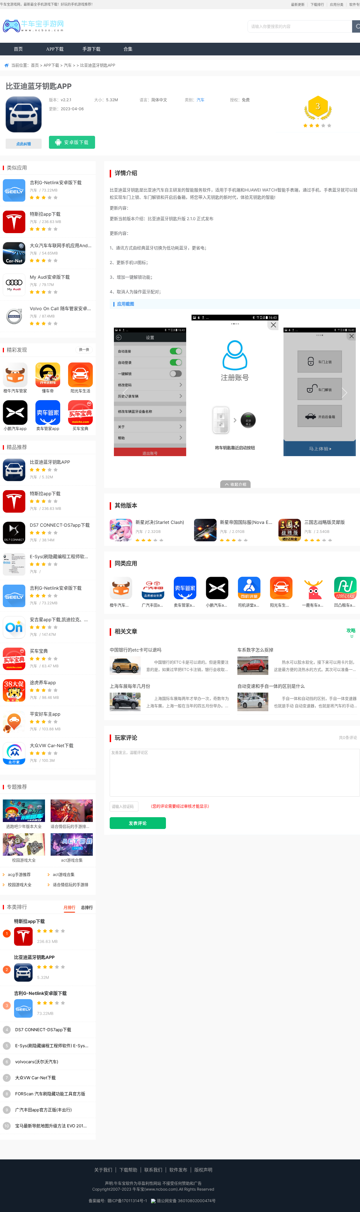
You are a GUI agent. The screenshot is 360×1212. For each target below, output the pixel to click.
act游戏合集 (72, 860)
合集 (127, 49)
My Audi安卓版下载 (50, 277)
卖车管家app (47, 428)
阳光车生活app (80, 391)
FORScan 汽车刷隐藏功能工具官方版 (50, 1093)
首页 (18, 49)
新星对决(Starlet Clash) (160, 522)
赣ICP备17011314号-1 (127, 1200)
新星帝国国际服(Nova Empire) (246, 522)
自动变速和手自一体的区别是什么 (271, 686)
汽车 (68, 65)
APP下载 (55, 49)
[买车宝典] (80, 412)
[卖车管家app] (47, 412)
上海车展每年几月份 (130, 686)
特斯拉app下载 (45, 214)
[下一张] (295, 392)
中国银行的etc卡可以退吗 (135, 650)
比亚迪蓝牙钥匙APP (50, 462)
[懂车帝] (47, 374)
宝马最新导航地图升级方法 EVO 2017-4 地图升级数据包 (52, 1125)
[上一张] (174, 392)
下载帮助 (128, 1170)
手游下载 (91, 49)
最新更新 (298, 5)
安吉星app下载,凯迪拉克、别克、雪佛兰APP (61, 619)
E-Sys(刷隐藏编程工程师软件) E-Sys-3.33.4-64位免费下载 (61, 556)
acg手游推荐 (19, 874)
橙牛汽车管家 (15, 390)
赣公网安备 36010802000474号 (186, 1200)
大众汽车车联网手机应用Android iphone (61, 245)
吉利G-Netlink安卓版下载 (56, 182)
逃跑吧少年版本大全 (24, 826)
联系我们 (153, 1170)
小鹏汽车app (15, 428)
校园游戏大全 (24, 860)
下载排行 (317, 5)
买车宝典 (80, 428)
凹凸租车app (345, 605)
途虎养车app (43, 682)
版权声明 (203, 1170)
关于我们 (103, 1170)
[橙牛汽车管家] (15, 374)
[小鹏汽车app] (15, 412)
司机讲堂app (249, 605)
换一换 (84, 350)
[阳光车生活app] (80, 374)
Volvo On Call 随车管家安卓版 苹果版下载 (61, 308)
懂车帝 (48, 390)
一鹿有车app (313, 605)
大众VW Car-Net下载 (51, 745)
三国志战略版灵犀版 (324, 522)
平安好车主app (45, 714)
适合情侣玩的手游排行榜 (72, 826)
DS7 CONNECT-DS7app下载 (60, 525)
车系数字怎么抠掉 (255, 650)
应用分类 (336, 5)
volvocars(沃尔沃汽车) (36, 1061)
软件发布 (178, 1170)
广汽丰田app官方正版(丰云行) (43, 1109)
